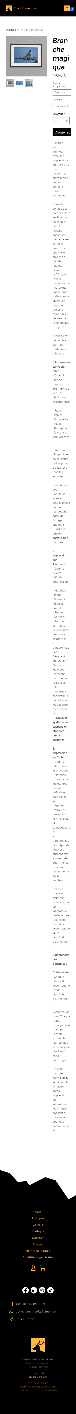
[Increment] (66, 120)
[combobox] (62, 92)
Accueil (11, 29)
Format (57, 100)
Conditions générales (38, 1257)
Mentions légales (38, 1251)
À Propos (38, 1218)
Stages (38, 1244)
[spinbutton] (61, 120)
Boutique (38, 1231)
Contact (38, 1238)
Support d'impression (60, 85)
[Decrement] (55, 120)
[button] (72, 8)
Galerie (38, 1225)
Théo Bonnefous (25, 8)
